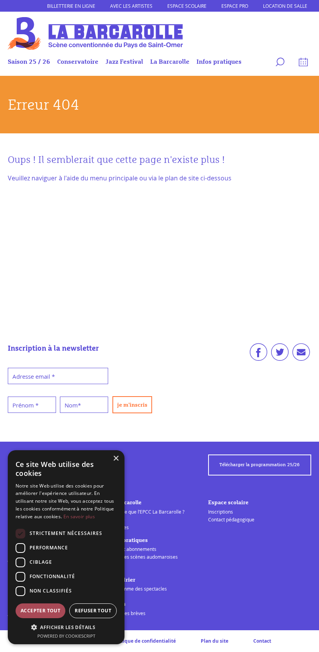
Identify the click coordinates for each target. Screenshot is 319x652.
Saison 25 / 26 (29, 62)
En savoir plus (79, 516)
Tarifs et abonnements (132, 549)
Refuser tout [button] (93, 610)
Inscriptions (220, 512)
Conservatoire (77, 62)
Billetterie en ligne (71, 6)
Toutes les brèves (126, 613)
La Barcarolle (169, 62)
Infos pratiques (219, 62)
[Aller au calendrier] (302, 63)
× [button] (116, 458)
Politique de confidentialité (144, 641)
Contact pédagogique (231, 519)
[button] (66, 627)
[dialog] (66, 547)
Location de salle (285, 6)
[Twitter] (280, 354)
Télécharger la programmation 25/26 (259, 465)
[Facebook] (258, 354)
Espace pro (234, 6)
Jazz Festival (124, 62)
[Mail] (301, 354)
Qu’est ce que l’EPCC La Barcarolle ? (146, 512)
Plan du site (214, 641)
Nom (73, 405)
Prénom (25, 405)
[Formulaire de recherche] (279, 63)
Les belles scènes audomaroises (143, 557)
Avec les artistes (131, 6)
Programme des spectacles (137, 589)
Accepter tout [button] (40, 610)
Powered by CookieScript (66, 636)
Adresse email (33, 376)
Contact (262, 641)
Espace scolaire (187, 6)
